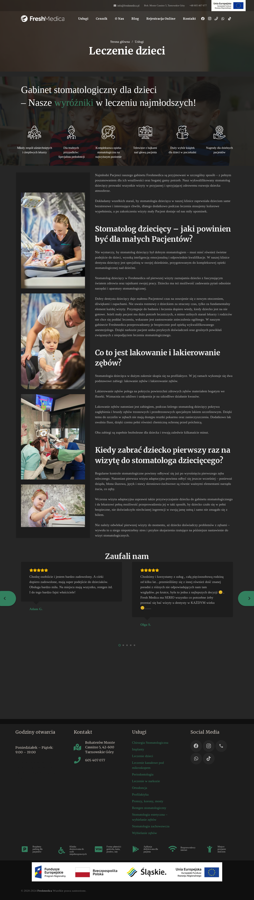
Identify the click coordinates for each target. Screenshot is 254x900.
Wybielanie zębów (144, 833)
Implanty (138, 749)
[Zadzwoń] (216, 18)
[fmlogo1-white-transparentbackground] (42, 18)
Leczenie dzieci (142, 756)
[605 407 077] (79, 760)
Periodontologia (142, 774)
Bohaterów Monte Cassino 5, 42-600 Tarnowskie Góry (100, 747)
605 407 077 (95, 760)
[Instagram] (209, 18)
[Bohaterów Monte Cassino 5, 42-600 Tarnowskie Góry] (79, 747)
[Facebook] (203, 18)
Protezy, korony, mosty (147, 801)
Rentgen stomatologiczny (149, 808)
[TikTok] (229, 18)
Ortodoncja (139, 788)
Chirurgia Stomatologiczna (150, 742)
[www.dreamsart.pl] (228, 5)
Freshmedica (44, 890)
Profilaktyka (140, 794)
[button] (91, 18)
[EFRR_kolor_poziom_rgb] (127, 871)
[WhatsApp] (223, 18)
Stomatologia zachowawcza (150, 826)
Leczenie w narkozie (146, 781)
